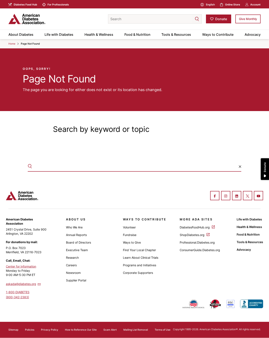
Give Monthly (248, 19)
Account (255, 4)
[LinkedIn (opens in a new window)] (236, 196)
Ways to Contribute (217, 34)
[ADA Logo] (42, 19)
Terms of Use (162, 329)
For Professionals (58, 4)
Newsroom (73, 272)
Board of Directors (78, 242)
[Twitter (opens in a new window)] (247, 196)
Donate (221, 19)
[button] (188, 19)
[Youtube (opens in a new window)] (258, 196)
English (210, 4)
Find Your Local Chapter (139, 250)
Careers (71, 265)
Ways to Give (132, 242)
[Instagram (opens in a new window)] (225, 196)
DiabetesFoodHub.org (195, 227)
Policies (29, 329)
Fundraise (129, 235)
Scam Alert (110, 329)
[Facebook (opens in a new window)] (214, 196)
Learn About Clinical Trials (140, 257)
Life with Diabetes (59, 34)
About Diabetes (20, 34)
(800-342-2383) (17, 297)
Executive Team (77, 250)
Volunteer (129, 227)
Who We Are (74, 227)
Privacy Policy (49, 329)
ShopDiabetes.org (192, 235)
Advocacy (253, 34)
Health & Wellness (98, 34)
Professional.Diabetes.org (197, 242)
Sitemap (13, 329)
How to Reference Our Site (81, 329)
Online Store (232, 4)
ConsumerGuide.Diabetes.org (200, 250)
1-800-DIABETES (17, 292)
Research (72, 257)
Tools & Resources (176, 34)
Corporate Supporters (138, 272)
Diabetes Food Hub (25, 4)
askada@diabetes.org (21, 284)
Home (11, 43)
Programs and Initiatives (139, 265)
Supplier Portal (76, 280)
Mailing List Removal (135, 329)
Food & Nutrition (137, 34)
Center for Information (21, 266)
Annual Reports (76, 235)
